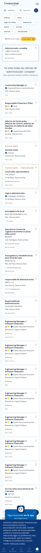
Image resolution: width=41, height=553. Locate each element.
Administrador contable (16, 48)
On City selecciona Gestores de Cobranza (19, 489)
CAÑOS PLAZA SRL (12, 51)
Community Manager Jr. (16, 85)
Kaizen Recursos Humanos (23, 326)
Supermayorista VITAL (22, 131)
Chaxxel (11, 153)
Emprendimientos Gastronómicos (21, 88)
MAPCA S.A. (9, 282)
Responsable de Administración (12, 302)
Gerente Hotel (11, 150)
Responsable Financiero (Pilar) (19, 103)
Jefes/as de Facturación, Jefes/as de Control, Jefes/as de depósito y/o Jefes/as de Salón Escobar (19, 124)
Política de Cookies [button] (17, 543)
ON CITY (11, 494)
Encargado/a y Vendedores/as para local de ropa (19, 256)
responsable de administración (19, 279)
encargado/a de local (14, 211)
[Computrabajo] (11, 4)
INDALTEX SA (10, 261)
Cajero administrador (15, 193)
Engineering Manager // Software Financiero (16, 322)
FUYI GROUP (10, 174)
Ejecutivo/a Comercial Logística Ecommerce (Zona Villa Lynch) (18, 231)
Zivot (15, 106)
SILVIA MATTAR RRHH (13, 306)
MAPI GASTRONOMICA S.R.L (16, 214)
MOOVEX (8, 237)
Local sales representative (17, 171)
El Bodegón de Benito (16, 196)
